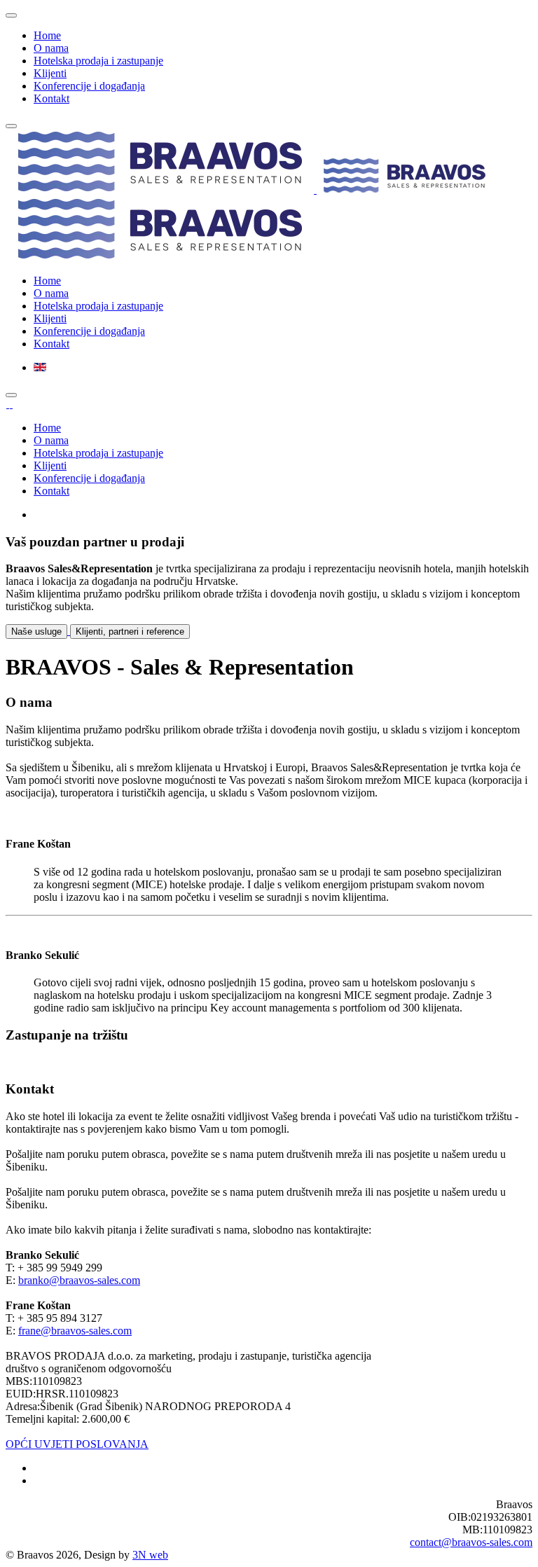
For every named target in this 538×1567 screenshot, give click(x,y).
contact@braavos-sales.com (471, 1542)
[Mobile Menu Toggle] (11, 15)
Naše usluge (36, 631)
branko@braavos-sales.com (79, 1280)
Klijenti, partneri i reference (130, 631)
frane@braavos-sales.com (75, 1331)
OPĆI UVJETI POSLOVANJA (77, 1444)
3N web (150, 1555)
